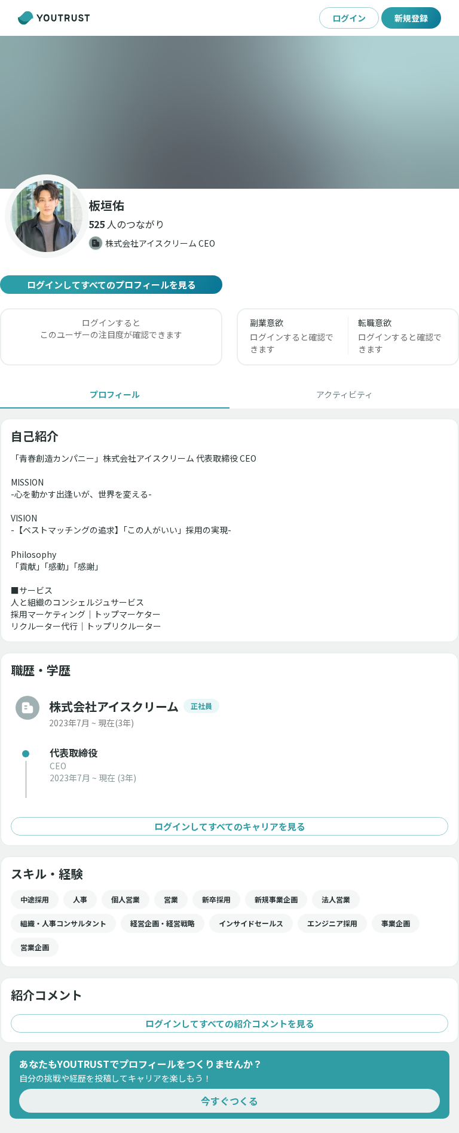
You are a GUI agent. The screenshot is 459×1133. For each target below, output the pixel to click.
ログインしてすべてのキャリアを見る (229, 826)
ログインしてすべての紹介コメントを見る (229, 1023)
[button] (229, 112)
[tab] (115, 394)
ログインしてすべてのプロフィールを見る (111, 284)
